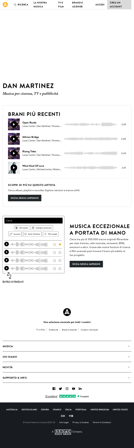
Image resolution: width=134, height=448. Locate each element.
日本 (63, 415)
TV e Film (61, 4)
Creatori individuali (89, 329)
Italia (68, 409)
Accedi (100, 4)
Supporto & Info (15, 377)
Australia (12, 409)
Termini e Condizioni (102, 422)
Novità (8, 367)
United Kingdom (100, 409)
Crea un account (116, 4)
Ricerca (23, 4)
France (57, 409)
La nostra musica (40, 4)
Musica (8, 346)
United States (120, 409)
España (45, 409)
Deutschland (29, 409)
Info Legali (64, 422)
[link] (5, 4)
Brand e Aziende (77, 4)
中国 (71, 415)
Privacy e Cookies (81, 422)
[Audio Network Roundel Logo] (67, 312)
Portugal (81, 409)
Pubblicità (53, 329)
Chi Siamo (10, 356)
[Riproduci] (14, 124)
